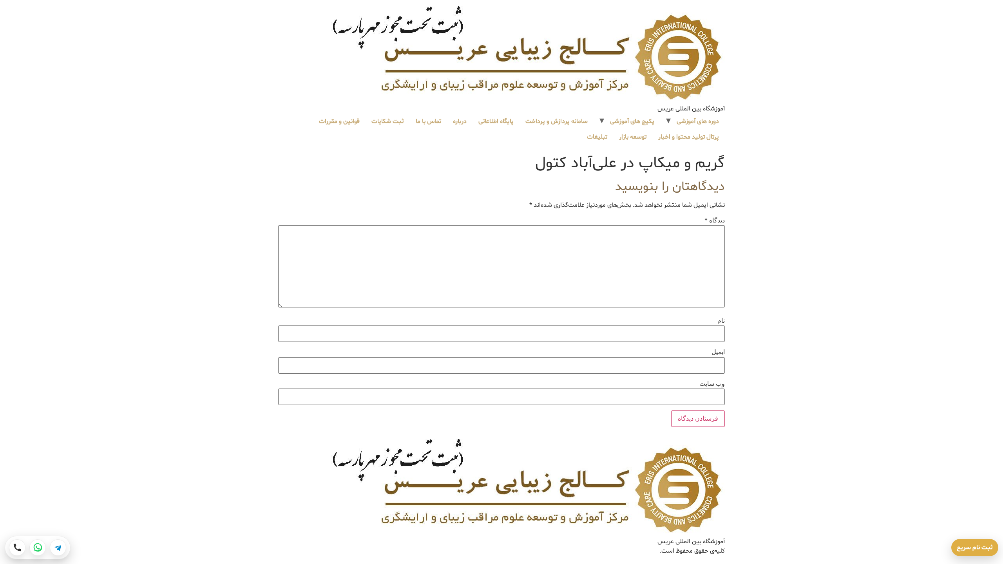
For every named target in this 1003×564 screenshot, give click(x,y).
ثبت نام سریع (975, 547)
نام (721, 321)
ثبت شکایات (387, 121)
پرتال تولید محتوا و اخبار (688, 137)
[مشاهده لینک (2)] (528, 486)
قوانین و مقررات (339, 121)
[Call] (17, 547)
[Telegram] (58, 547)
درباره (460, 121)
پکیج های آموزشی (632, 121)
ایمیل (718, 352)
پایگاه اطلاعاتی (496, 121)
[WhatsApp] (37, 547)
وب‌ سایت (712, 384)
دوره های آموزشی (698, 121)
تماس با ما (428, 121)
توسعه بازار (632, 137)
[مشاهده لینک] (528, 53)
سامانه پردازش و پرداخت (556, 121)
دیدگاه (714, 220)
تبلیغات (597, 137)
